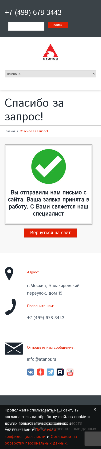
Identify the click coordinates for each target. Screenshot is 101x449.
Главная (10, 131)
